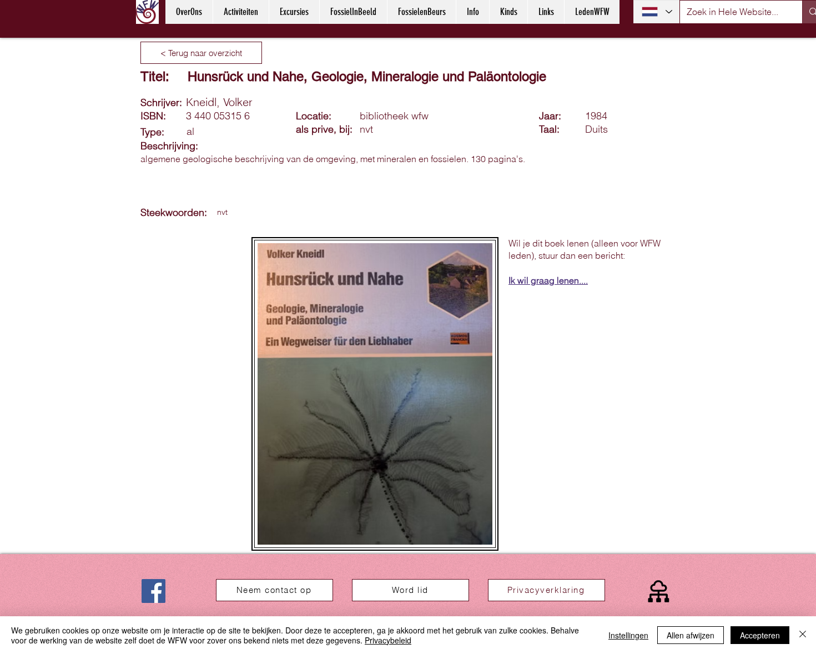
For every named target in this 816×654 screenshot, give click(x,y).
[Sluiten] (802, 635)
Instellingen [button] (628, 635)
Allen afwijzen (690, 635)
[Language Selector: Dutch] (656, 11)
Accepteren (760, 635)
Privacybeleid (388, 640)
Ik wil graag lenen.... (548, 280)
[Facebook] (153, 591)
